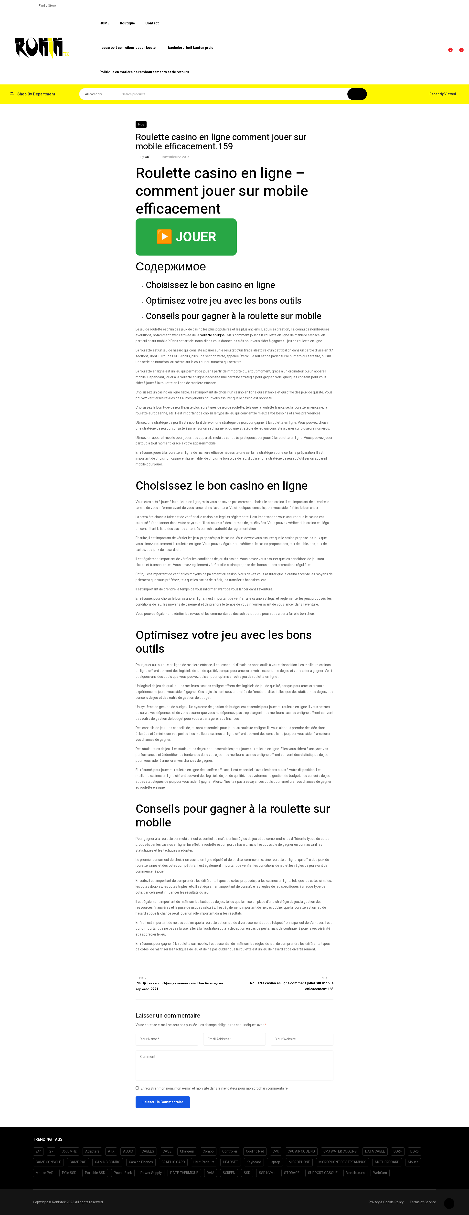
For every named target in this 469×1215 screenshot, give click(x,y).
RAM (210, 1172)
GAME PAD (78, 1162)
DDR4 (398, 1151)
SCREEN (229, 1172)
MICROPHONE (299, 1162)
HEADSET (230, 1162)
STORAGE (291, 1172)
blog (141, 124)
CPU (276, 1151)
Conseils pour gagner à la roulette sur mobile (233, 316)
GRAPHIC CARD (173, 1162)
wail (147, 156)
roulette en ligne (212, 335)
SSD (247, 1172)
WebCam (380, 1172)
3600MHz (69, 1151)
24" (38, 1151)
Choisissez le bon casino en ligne (210, 285)
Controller (229, 1151)
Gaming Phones (141, 1162)
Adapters (92, 1151)
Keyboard (254, 1162)
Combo (208, 1151)
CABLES (148, 1151)
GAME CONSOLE (48, 1162)
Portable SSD (95, 1172)
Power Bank (123, 1172)
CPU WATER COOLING (340, 1151)
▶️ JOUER (186, 237)
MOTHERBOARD (387, 1162)
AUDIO (128, 1151)
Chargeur (187, 1151)
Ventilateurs (355, 1172)
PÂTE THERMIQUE (184, 1172)
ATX (111, 1151)
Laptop (275, 1162)
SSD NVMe (267, 1172)
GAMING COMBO (107, 1162)
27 (51, 1151)
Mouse (413, 1162)
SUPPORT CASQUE (323, 1172)
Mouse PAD (44, 1172)
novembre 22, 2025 (175, 156)
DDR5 (414, 1151)
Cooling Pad (255, 1151)
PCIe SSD (69, 1172)
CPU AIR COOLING (301, 1151)
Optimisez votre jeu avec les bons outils (224, 300)
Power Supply (151, 1172)
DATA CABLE (375, 1151)
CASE (167, 1151)
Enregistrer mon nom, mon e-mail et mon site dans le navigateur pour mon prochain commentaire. (214, 1088)
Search (357, 94)
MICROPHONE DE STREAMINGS (342, 1162)
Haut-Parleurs (203, 1162)
